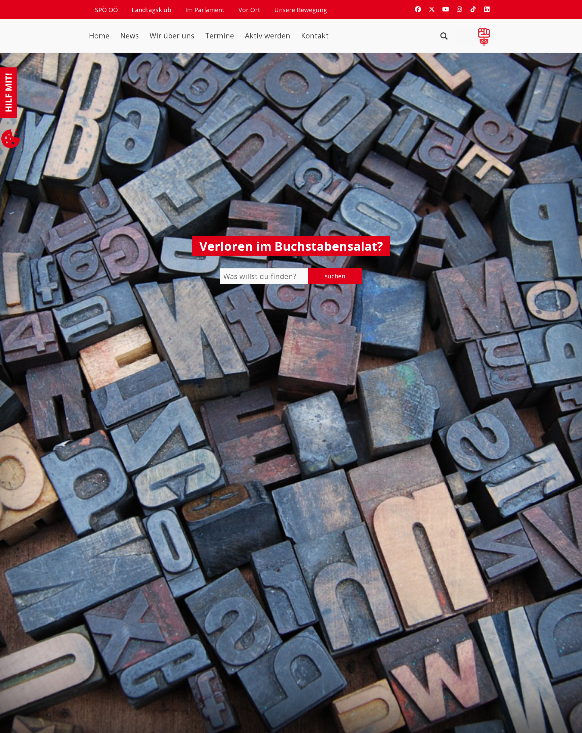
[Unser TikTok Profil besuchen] (473, 9)
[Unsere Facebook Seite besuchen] (418, 9)
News (129, 35)
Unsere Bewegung (300, 10)
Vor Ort (249, 10)
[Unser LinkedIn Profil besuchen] (487, 9)
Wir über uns (172, 35)
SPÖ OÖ (106, 10)
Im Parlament (205, 10)
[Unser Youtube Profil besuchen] (446, 9)
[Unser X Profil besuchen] (432, 9)
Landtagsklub (151, 10)
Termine (219, 35)
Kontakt (315, 35)
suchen (335, 276)
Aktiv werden (267, 35)
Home (99, 35)
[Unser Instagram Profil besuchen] (459, 9)
